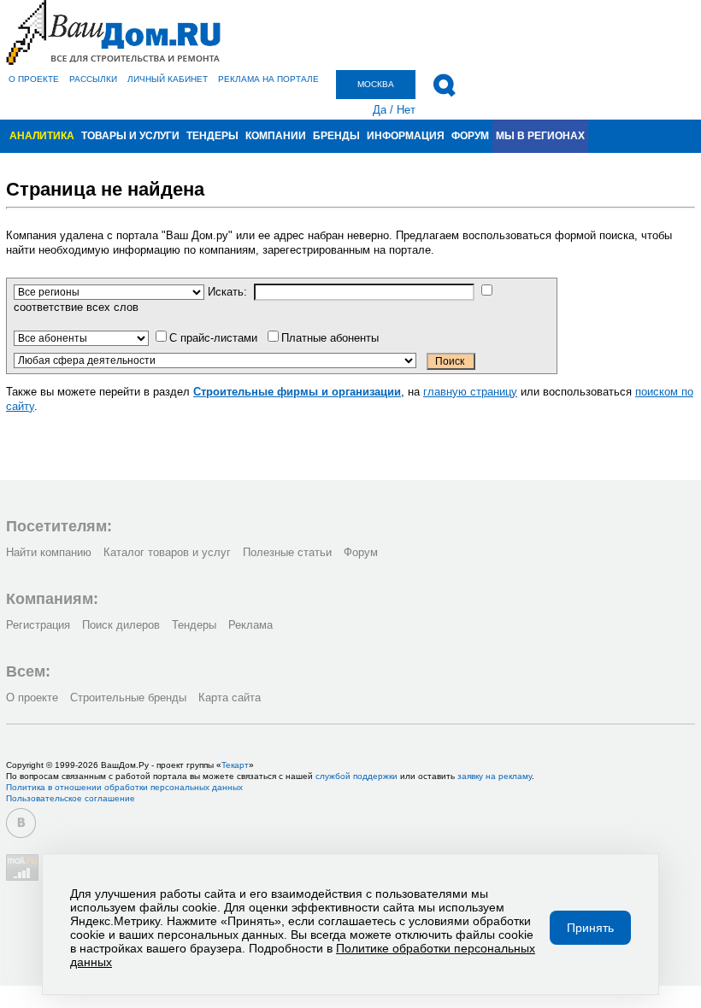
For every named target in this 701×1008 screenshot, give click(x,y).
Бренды (336, 136)
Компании (275, 136)
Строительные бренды (128, 697)
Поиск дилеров (121, 624)
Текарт (235, 765)
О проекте (34, 79)
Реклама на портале (268, 79)
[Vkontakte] (21, 823)
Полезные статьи (287, 552)
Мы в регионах (540, 136)
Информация (406, 136)
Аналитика (41, 136)
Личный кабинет (167, 79)
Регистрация (38, 624)
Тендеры (212, 136)
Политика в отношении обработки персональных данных (124, 787)
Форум (470, 136)
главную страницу (470, 391)
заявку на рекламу (494, 776)
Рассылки (93, 79)
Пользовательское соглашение (70, 798)
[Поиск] (444, 85)
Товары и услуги (130, 136)
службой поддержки (356, 776)
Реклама (250, 624)
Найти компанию (48, 552)
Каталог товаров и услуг (167, 552)
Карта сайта (229, 697)
